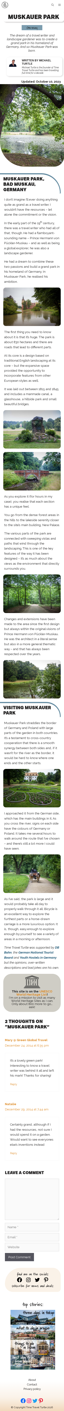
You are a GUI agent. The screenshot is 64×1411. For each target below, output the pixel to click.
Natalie (10, 1104)
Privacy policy (32, 1389)
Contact (32, 1384)
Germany (32, 28)
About (32, 1379)
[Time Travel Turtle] (5, 5)
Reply (13, 1084)
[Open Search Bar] (52, 4)
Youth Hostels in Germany (38, 957)
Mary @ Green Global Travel (26, 1040)
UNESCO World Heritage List (34, 992)
